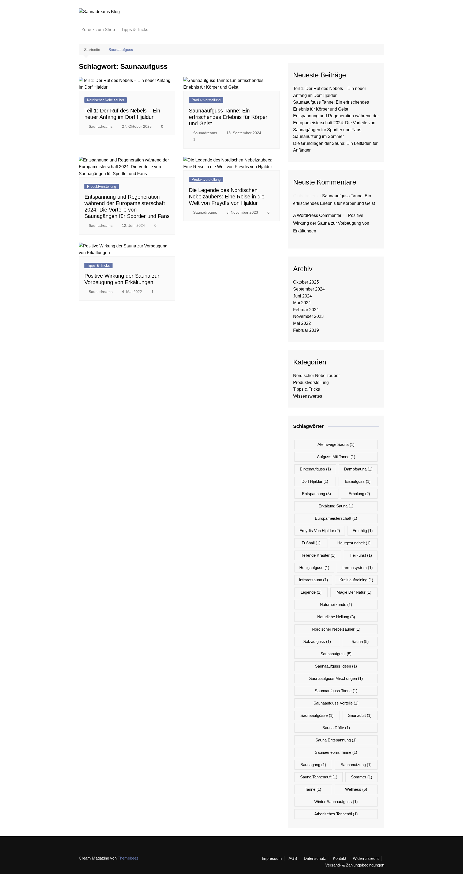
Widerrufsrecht (366, 858)
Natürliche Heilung (336, 617)
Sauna (360, 641)
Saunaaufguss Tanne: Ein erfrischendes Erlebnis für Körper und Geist (228, 117)
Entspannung (316, 493)
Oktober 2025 (306, 282)
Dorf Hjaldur (314, 481)
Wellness (356, 789)
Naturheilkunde (336, 604)
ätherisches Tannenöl (336, 814)
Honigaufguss (314, 567)
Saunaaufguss (336, 653)
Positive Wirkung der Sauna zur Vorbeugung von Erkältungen (331, 223)
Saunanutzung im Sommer (318, 136)
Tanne (313, 789)
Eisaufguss (358, 481)
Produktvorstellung (206, 100)
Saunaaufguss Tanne (336, 690)
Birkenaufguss (315, 469)
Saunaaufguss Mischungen (336, 678)
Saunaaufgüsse (317, 715)
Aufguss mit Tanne (336, 456)
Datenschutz (315, 858)
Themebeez (128, 858)
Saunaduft (360, 715)
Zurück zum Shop (98, 29)
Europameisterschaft (336, 518)
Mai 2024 (302, 302)
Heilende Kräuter (317, 555)
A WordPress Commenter (317, 215)
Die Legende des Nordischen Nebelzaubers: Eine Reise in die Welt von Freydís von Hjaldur (226, 196)
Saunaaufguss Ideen (336, 666)
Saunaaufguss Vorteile (336, 703)
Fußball (311, 543)
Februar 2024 (306, 309)
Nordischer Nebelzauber (105, 100)
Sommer (361, 777)
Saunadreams (101, 126)
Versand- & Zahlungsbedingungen (354, 865)
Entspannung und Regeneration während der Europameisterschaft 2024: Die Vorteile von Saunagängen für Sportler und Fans (336, 123)
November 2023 (308, 316)
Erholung (359, 493)
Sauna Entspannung (336, 740)
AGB (293, 858)
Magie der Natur (354, 592)
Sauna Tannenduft (318, 777)
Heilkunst (361, 555)
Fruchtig (363, 530)
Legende (311, 592)
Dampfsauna (358, 469)
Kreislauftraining (356, 580)
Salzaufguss (317, 641)
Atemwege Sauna (336, 444)
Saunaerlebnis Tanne (336, 752)
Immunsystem (357, 567)
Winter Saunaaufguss (336, 801)
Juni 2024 (302, 296)
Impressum (272, 858)
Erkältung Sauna (336, 506)
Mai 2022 (302, 323)
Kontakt (339, 858)
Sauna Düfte (336, 727)
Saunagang (313, 764)
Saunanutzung (356, 764)
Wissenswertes (307, 396)
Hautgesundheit (354, 543)
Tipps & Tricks (134, 29)
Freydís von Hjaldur (320, 530)
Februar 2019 (306, 330)
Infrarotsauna (313, 580)
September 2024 (309, 289)
